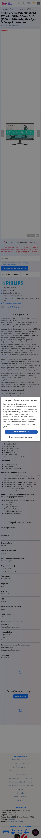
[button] (20, 437)
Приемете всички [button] (21, 432)
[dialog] (20, 419)
